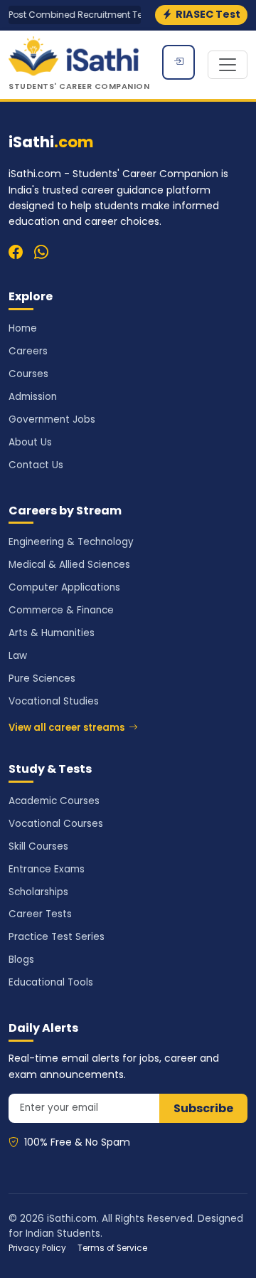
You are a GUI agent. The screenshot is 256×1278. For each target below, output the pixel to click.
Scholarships (38, 892)
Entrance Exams (47, 869)
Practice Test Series (57, 937)
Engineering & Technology (71, 542)
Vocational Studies (54, 701)
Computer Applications (64, 587)
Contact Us (36, 465)
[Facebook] (16, 252)
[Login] (179, 62)
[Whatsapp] (41, 252)
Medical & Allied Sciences (69, 564)
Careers (28, 351)
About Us (30, 442)
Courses (28, 374)
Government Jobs (52, 419)
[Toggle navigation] (227, 65)
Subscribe (203, 1108)
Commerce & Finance (61, 610)
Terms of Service (112, 1248)
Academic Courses (54, 801)
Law (18, 655)
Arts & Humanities (52, 633)
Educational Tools (51, 982)
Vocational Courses (56, 823)
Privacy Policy (37, 1248)
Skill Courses (38, 846)
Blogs (21, 959)
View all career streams (66, 727)
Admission (33, 396)
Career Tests (40, 914)
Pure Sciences (42, 678)
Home (23, 328)
